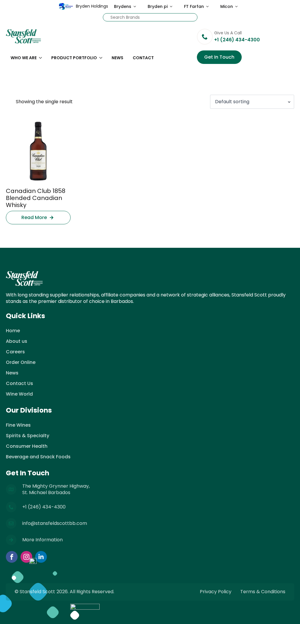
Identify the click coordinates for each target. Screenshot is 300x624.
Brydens (122, 6)
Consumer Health (26, 446)
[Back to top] (288, 612)
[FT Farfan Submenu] (209, 6)
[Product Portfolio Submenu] (102, 57)
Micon (226, 6)
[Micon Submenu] (238, 6)
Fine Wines (18, 425)
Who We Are (24, 58)
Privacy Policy (215, 592)
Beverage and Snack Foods (38, 456)
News (117, 58)
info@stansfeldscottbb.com (54, 523)
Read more (34, 217)
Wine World (19, 394)
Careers (15, 351)
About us (16, 341)
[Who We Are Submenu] (42, 57)
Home (13, 330)
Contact (143, 58)
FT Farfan (194, 6)
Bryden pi (158, 6)
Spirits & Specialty (27, 435)
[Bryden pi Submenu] (173, 6)
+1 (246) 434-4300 (44, 507)
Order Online (20, 362)
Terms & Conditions (262, 592)
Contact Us (19, 383)
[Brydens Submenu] (136, 6)
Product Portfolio (74, 58)
